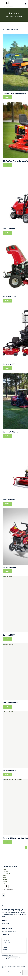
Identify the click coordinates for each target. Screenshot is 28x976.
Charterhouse (6, 873)
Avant (4, 869)
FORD (4, 877)
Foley (4, 875)
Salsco (5, 883)
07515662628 (10, 955)
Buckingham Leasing (11, 958)
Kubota (5, 879)
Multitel (5, 881)
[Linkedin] (3, 895)
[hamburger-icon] (25, 4)
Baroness (5, 871)
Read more (7, 97)
